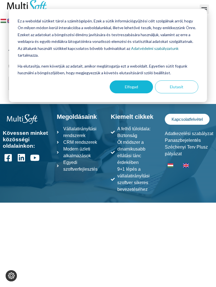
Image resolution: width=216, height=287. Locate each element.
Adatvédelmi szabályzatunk (155, 48)
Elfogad (131, 86)
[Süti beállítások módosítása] (11, 275)
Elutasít (176, 86)
